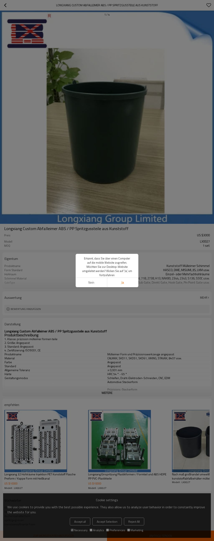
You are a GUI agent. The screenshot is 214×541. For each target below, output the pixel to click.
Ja (122, 282)
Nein (91, 282)
